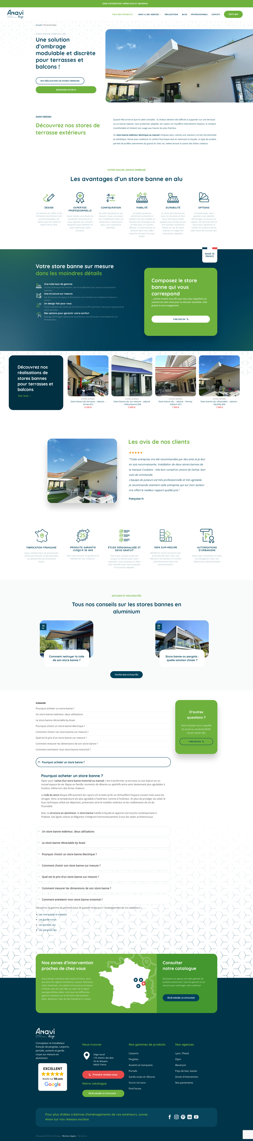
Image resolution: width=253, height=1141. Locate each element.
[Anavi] (15, 14)
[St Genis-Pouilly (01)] (144, 983)
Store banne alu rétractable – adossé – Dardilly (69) (219, 403)
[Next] (239, 384)
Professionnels (199, 14)
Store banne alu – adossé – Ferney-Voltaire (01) (176, 403)
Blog (184, 14)
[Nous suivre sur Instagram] (176, 1117)
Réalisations (171, 14)
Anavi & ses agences (148, 14)
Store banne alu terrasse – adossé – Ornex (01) (88, 403)
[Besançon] (141, 980)
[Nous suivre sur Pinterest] (183, 1117)
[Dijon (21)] (136, 980)
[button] (52, 1077)
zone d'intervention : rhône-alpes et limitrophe (125, 3)
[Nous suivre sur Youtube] (196, 1117)
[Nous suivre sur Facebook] (169, 1117)
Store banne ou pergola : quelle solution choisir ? (182, 658)
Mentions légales (69, 1136)
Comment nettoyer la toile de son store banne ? (66, 658)
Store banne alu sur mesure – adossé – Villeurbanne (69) (132, 403)
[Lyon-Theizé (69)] (138, 986)
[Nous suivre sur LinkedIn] (189, 1117)
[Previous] (68, 384)
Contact (216, 14)
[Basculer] (39, 762)
